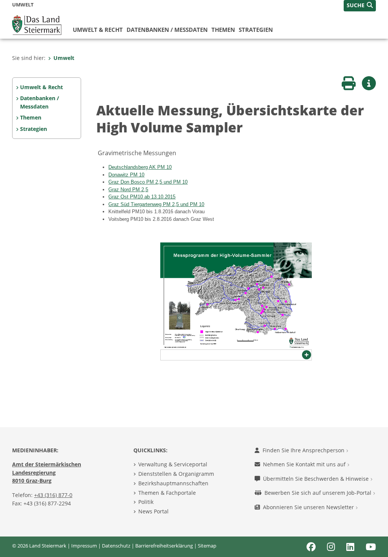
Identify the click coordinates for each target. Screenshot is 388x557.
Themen (223, 29)
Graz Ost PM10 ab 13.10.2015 (141, 197)
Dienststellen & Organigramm (176, 473)
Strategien (256, 29)
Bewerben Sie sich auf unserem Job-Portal (318, 492)
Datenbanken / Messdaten (167, 29)
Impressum (84, 545)
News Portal (153, 511)
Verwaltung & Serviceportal (172, 464)
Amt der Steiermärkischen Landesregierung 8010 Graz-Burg (46, 472)
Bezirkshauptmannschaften (173, 483)
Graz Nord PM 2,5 (128, 189)
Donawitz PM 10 (126, 175)
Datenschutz (116, 545)
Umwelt (63, 57)
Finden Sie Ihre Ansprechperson (304, 450)
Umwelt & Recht (98, 29)
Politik (145, 501)
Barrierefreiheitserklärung (164, 545)
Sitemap (207, 545)
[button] (360, 5)
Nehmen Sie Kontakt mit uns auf (305, 464)
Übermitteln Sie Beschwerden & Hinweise (316, 478)
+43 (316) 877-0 (53, 495)
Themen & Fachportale (167, 492)
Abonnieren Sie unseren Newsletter (309, 507)
